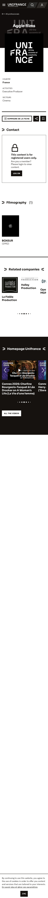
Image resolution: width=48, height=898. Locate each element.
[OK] (24, 894)
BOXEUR (7, 240)
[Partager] (36, 119)
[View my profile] (42, 5)
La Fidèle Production (9, 298)
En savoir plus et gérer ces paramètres (20, 887)
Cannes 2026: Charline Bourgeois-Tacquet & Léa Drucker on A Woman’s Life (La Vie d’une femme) (18, 388)
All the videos (11, 413)
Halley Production (28, 286)
